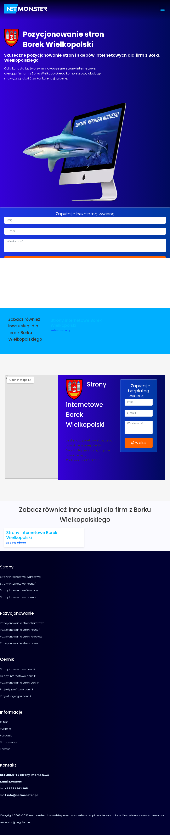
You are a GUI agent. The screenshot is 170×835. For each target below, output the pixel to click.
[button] (162, 8)
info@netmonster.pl (22, 795)
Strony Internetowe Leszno (18, 597)
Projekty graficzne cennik (16, 689)
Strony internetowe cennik (17, 669)
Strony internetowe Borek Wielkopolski (76, 322)
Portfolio (5, 729)
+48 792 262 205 (16, 788)
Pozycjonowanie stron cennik (19, 683)
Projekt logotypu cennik (15, 696)
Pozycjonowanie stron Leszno (20, 643)
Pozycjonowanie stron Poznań (20, 630)
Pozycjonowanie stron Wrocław (21, 637)
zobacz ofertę (60, 330)
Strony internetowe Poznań (18, 584)
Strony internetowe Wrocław (19, 590)
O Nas (4, 722)
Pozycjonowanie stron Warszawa (22, 623)
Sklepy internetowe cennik (17, 676)
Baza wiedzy (8, 742)
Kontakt (5, 749)
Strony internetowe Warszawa (20, 577)
